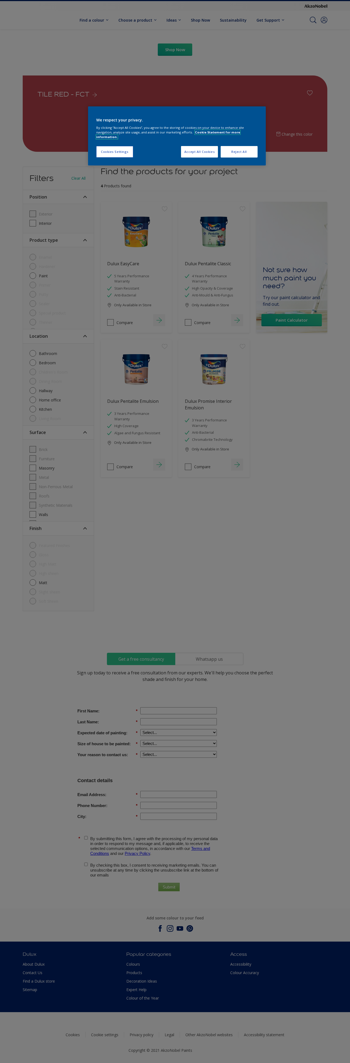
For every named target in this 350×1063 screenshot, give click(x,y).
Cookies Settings (115, 152)
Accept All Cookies (199, 152)
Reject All (239, 152)
